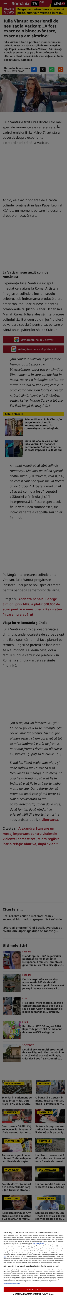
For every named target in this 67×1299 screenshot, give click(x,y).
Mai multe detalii (38, 1243)
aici (5, 1256)
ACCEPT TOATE (33, 1289)
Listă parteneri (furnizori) (12, 1283)
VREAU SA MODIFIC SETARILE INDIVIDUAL (33, 1294)
